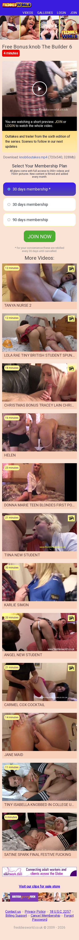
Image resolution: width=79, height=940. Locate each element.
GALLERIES (45, 13)
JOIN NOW (39, 237)
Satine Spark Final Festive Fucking (37, 854)
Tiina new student (22, 555)
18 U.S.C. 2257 (60, 912)
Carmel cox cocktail (24, 705)
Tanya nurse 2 (17, 305)
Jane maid (13, 754)
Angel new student (23, 655)
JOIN (73, 13)
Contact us (13, 912)
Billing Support (16, 916)
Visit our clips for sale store (39, 886)
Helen (10, 455)
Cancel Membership (45, 916)
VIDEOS (28, 13)
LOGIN (61, 13)
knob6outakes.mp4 (33, 157)
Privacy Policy (35, 912)
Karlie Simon (16, 605)
